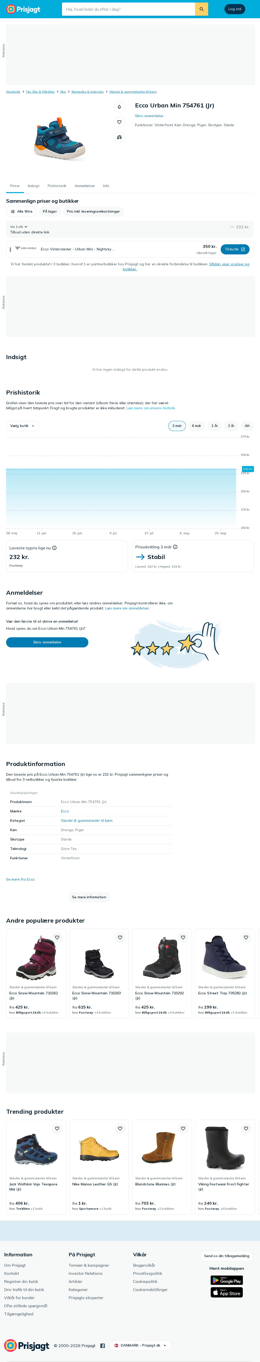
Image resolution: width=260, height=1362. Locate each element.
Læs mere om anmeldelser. (127, 608)
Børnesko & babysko (88, 92)
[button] (119, 107)
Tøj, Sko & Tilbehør (40, 92)
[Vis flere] (10, 249)
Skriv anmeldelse (149, 116)
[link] (36, 973)
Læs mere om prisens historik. (151, 408)
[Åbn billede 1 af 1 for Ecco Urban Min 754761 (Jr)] (60, 139)
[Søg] (201, 9)
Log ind (235, 9)
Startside (13, 92)
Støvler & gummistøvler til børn (133, 92)
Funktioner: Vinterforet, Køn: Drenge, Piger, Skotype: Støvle (184, 125)
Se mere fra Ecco (20, 879)
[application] (130, 485)
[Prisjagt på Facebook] (103, 1345)
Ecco (65, 811)
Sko (63, 92)
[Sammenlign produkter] (119, 137)
